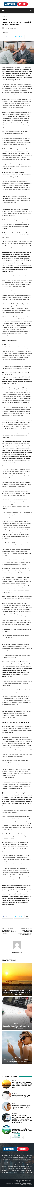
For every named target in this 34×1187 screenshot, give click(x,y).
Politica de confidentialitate (13, 1183)
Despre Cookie (26, 1183)
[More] (27, 37)
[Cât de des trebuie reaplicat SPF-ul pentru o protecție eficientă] (17, 1047)
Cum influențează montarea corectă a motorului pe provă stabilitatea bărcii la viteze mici (17, 992)
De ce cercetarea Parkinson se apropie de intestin (9, 932)
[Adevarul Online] (17, 4)
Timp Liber (15, 1127)
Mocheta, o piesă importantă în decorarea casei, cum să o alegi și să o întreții (25, 932)
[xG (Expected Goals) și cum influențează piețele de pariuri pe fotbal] (6, 1129)
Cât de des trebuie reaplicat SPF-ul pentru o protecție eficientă (17, 1061)
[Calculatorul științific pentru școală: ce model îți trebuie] (17, 1013)
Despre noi (23, 1184)
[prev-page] (3, 1067)
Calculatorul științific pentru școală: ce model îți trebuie (17, 1027)
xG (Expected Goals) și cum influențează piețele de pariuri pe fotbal (22, 1130)
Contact (30, 1184)
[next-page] (6, 1067)
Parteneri (28, 1180)
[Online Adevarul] (3, 28)
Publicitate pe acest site (24, 1181)
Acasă (3, 16)
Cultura (14, 1113)
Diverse (16, 988)
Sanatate (8, 16)
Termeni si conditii (19, 1180)
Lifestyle (17, 1023)
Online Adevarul (11, 28)
